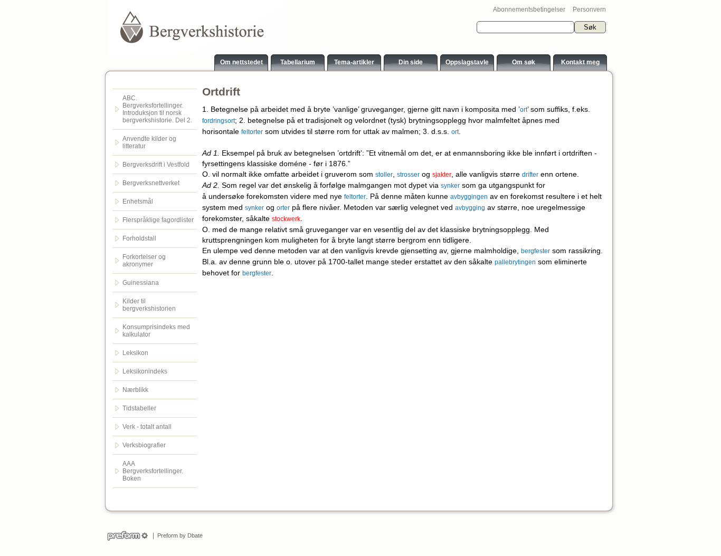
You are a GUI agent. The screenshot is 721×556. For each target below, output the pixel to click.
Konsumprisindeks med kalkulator (156, 330)
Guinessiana (140, 282)
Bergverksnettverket (150, 183)
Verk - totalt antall (147, 426)
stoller (384, 174)
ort (523, 109)
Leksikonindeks (144, 371)
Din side (411, 62)
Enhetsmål (137, 201)
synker (450, 185)
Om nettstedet (241, 62)
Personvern (589, 9)
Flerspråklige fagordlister (158, 220)
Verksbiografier (144, 445)
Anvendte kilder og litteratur (149, 142)
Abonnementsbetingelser (529, 9)
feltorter (252, 132)
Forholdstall (139, 238)
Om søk (523, 62)
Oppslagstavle (467, 62)
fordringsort (218, 120)
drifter (530, 174)
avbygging (470, 208)
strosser (408, 174)
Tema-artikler (354, 62)
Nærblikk (135, 390)
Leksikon (135, 353)
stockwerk (286, 219)
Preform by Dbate (178, 535)
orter (283, 208)
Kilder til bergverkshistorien (149, 305)
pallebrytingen (515, 262)
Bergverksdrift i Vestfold (155, 164)
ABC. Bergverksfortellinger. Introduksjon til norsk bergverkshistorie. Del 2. (157, 109)
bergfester (535, 251)
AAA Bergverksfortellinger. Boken (152, 471)
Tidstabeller (139, 408)
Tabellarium (297, 62)
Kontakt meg (580, 62)
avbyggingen (469, 196)
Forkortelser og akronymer (144, 260)
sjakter (441, 174)
